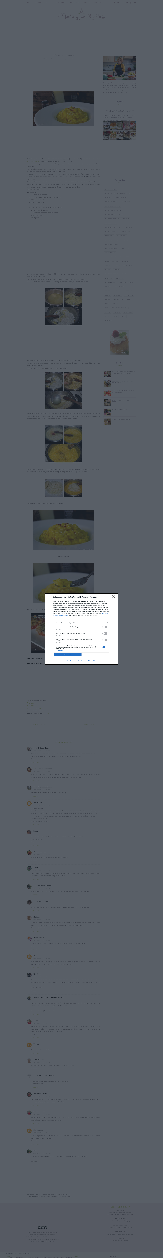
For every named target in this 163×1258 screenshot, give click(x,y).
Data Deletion (71, 661)
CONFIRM (67, 654)
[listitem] (81, 623)
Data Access (81, 661)
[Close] (114, 597)
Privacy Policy (92, 661)
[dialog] (81, 629)
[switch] (104, 627)
